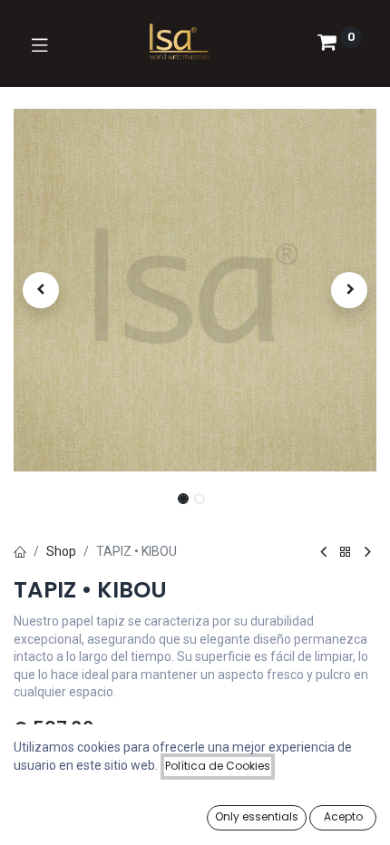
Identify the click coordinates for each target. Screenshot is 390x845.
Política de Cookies (217, 765)
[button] (41, 290)
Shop (61, 551)
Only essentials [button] (256, 816)
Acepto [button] (343, 816)
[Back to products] (345, 552)
